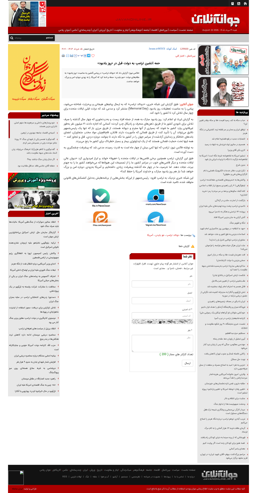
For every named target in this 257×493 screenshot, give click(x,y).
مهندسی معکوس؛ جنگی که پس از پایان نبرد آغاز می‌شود (225, 346)
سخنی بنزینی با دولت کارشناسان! (230, 260)
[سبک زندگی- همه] (34, 77)
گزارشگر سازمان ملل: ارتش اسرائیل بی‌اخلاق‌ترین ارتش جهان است (34, 234)
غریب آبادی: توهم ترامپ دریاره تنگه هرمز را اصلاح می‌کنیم (223, 420)
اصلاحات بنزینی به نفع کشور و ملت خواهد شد (224, 234)
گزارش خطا (184, 246)
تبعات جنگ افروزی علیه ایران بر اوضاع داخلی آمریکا (33, 270)
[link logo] (211, 17)
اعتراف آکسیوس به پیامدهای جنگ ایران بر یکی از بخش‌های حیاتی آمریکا (34, 278)
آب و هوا (105, 477)
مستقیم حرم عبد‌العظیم (235, 333)
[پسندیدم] (93, 56)
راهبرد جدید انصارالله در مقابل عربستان (38, 379)
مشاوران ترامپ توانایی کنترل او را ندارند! (227, 240)
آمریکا (150, 235)
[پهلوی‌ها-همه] (34, 200)
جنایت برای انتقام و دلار (234, 398)
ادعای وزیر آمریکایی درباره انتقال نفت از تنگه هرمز (33, 264)
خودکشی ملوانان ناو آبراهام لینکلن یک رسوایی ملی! (222, 313)
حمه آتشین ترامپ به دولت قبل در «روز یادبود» (128, 63)
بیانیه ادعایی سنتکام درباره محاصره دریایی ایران (35, 356)
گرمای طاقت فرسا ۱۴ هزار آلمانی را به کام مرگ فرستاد (225, 430)
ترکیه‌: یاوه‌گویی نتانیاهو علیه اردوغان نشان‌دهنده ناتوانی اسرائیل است (34, 245)
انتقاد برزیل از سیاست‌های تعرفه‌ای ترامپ (37, 328)
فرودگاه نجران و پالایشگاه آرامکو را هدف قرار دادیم (223, 307)
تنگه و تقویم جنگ (237, 223)
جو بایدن (159, 235)
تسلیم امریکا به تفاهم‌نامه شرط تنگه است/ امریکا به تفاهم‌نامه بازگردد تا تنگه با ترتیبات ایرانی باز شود (223, 157)
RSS (64, 477)
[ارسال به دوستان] (67, 55)
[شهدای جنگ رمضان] (223, 60)
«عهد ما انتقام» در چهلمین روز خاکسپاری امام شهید (222, 228)
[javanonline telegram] (88, 55)
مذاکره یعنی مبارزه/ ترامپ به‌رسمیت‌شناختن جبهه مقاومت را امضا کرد (224, 267)
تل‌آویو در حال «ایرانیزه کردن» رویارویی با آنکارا (35, 391)
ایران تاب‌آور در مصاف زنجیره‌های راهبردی (226, 301)
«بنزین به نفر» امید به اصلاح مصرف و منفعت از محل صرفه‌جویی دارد (223, 366)
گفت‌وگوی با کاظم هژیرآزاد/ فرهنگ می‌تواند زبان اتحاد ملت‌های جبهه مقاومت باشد (34, 151)
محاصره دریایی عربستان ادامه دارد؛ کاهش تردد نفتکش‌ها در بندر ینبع (34, 337)
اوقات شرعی (76, 477)
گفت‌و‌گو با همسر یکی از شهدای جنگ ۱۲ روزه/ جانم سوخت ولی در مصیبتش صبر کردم (35, 141)
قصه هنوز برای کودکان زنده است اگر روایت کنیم (223, 443)
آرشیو (115, 477)
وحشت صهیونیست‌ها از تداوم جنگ (229, 404)
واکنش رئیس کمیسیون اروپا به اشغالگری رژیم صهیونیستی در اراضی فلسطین (34, 255)
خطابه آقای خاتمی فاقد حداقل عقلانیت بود (36, 166)
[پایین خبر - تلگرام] (156, 220)
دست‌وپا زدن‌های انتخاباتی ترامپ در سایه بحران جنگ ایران (34, 299)
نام (191, 276)
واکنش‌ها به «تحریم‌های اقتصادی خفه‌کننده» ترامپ (222, 180)
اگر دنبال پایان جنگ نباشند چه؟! (41, 159)
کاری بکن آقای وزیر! (236, 150)
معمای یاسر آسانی (237, 449)
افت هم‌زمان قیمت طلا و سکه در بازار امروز (226, 255)
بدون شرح (240, 165)
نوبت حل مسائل (238, 359)
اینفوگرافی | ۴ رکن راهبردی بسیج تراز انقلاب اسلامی (222, 185)
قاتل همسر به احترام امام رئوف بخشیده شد (226, 286)
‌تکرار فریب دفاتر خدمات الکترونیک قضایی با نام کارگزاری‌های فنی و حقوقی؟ (225, 172)
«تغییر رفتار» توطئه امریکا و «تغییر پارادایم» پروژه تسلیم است (224, 391)
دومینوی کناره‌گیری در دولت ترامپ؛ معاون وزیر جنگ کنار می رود (34, 320)
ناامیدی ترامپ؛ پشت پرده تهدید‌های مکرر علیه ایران (222, 206)
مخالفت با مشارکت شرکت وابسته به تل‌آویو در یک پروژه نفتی (34, 289)
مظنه (95, 477)
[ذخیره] (71, 55)
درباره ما (191, 477)
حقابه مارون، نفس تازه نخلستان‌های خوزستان (225, 383)
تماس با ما (179, 477)
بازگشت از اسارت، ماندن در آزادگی (229, 200)
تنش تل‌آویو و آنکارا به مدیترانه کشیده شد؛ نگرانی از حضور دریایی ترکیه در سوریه (224, 294)
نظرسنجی (136, 477)
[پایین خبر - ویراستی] (156, 199)
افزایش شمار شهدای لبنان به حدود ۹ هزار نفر (36, 362)
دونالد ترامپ (172, 235)
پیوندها (167, 477)
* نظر (190, 330)
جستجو (124, 477)
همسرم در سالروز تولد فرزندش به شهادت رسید (225, 144)
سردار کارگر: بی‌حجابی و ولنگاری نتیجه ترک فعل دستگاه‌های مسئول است (225, 411)
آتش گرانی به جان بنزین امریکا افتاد (229, 217)
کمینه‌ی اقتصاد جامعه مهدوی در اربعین (37, 133)
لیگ (87, 477)
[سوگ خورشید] (223, 91)
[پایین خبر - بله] (101, 200)
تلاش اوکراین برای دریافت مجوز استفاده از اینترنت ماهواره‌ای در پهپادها (34, 310)
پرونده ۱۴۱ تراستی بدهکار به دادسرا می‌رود (226, 211)
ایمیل (190, 293)
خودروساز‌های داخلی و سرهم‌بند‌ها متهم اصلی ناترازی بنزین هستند (35, 124)
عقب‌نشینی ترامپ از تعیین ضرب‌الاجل (228, 281)
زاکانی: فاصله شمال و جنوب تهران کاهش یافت (224, 354)
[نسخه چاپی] (63, 55)
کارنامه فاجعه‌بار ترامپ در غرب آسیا (229, 318)
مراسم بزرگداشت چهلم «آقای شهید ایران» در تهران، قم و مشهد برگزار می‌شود (223, 456)
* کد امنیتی (187, 309)
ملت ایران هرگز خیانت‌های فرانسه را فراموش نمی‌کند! (226, 247)
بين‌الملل (191, 56)
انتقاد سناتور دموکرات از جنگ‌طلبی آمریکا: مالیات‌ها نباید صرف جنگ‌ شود (34, 224)
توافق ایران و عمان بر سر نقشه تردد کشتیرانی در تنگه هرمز (223, 131)
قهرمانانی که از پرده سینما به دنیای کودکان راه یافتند (222, 437)
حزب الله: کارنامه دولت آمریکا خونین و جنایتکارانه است (34, 347)
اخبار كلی (179, 56)
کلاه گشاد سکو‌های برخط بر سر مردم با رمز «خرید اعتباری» (224, 193)
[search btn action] (12, 37)
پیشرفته (18, 37)
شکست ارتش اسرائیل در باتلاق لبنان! (229, 275)
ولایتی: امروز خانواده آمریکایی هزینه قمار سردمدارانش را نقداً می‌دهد (228, 376)
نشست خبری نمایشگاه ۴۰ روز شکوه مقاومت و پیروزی (226, 325)
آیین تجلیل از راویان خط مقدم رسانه (229, 339)
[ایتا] (101, 221)
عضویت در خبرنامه (152, 477)
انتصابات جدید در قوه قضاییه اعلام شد (228, 139)
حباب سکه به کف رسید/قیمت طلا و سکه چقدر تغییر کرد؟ (223, 122)
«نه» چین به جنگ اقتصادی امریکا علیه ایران (36, 385)
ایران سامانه (17, 489)
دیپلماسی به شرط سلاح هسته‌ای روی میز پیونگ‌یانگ (34, 370)
